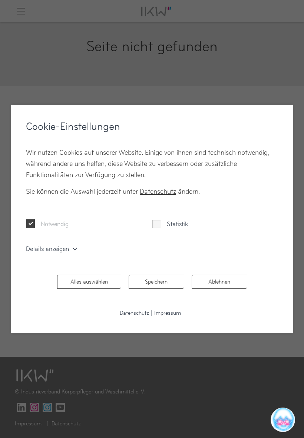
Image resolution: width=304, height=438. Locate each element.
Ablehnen (219, 281)
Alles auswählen (89, 281)
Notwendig (55, 224)
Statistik (177, 224)
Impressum (167, 313)
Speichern (156, 281)
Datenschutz (158, 191)
